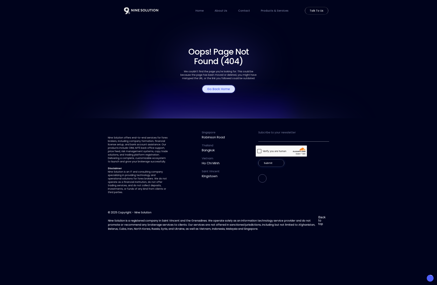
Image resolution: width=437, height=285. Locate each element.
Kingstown (209, 176)
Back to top (321, 221)
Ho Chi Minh (211, 163)
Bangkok (208, 150)
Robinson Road (213, 137)
